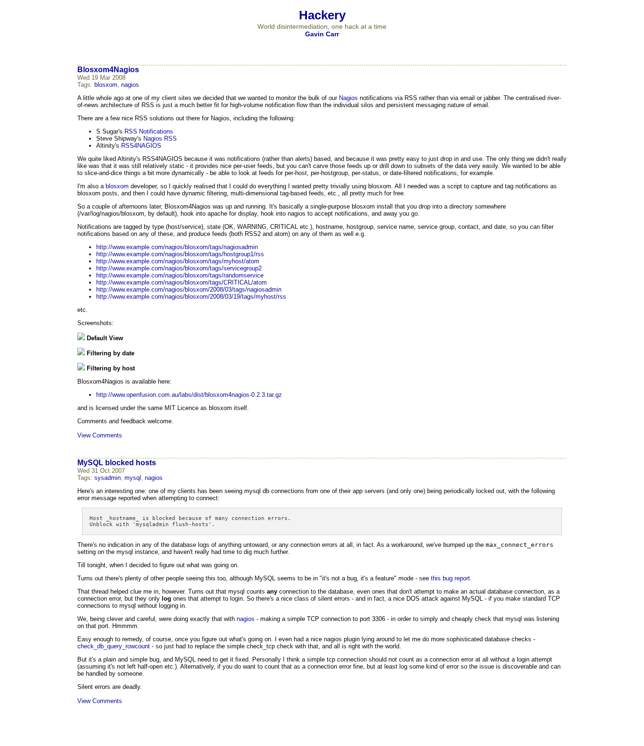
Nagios (348, 97)
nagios (130, 84)
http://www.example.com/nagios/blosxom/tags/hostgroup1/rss (180, 254)
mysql (132, 477)
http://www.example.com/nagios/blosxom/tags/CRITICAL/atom (181, 282)
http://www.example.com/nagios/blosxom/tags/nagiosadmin (177, 247)
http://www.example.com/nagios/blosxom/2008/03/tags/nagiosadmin (188, 289)
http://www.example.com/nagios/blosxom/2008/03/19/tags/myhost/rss (191, 296)
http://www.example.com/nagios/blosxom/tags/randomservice (180, 275)
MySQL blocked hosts (116, 463)
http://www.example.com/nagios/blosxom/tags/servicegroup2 (179, 268)
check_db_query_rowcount (113, 646)
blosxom (105, 84)
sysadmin (107, 477)
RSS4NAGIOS (141, 145)
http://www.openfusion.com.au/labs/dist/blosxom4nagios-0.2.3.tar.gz (189, 394)
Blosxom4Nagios (108, 70)
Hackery (322, 15)
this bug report (450, 578)
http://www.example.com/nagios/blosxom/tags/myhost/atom (177, 261)
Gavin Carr (322, 34)
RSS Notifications (148, 131)
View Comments (99, 435)
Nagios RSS (160, 138)
